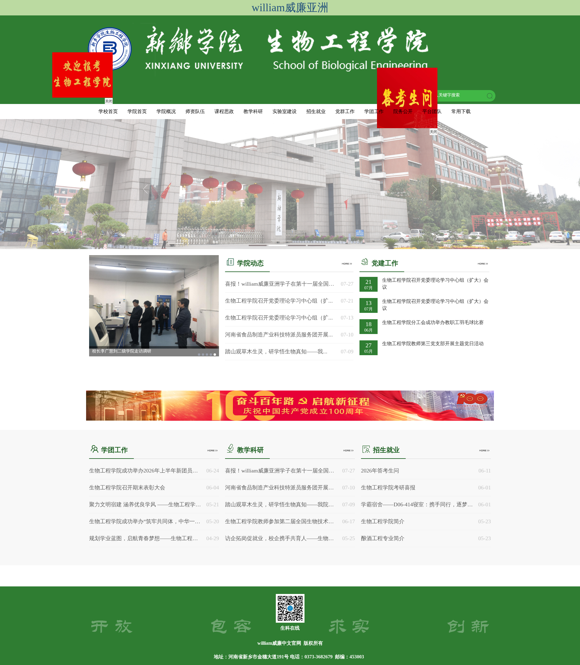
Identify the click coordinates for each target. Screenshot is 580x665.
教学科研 (253, 111)
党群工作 (345, 111)
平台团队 (432, 111)
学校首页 (108, 111)
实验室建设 (284, 111)
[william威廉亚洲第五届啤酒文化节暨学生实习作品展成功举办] (154, 302)
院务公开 (403, 111)
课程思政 (224, 111)
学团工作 (374, 111)
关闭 (446, 144)
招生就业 (316, 111)
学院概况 (166, 111)
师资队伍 (195, 111)
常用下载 (461, 111)
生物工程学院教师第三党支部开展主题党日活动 (433, 343)
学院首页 (137, 111)
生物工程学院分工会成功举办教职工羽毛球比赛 (433, 322)
